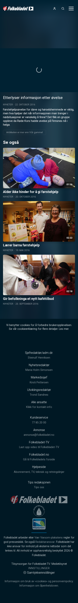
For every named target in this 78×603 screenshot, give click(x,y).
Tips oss (39, 487)
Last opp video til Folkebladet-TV (39, 447)
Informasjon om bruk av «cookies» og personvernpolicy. (39, 581)
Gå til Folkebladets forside (39, 459)
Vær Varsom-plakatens (48, 537)
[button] (39, 70)
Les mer (64, 329)
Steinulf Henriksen (39, 357)
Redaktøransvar (45, 542)
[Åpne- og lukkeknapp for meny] (71, 8)
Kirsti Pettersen (39, 382)
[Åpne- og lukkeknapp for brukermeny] (54, 8)
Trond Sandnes (39, 394)
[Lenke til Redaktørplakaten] (39, 511)
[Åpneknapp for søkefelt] (63, 8)
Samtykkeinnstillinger (41, 572)
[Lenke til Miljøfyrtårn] (39, 523)
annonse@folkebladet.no (39, 434)
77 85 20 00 (39, 422)
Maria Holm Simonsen (39, 370)
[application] (39, 70)
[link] (18, 8)
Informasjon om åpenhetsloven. (39, 585)
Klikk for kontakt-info (39, 407)
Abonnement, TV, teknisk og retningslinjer (39, 472)
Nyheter (8, 104)
